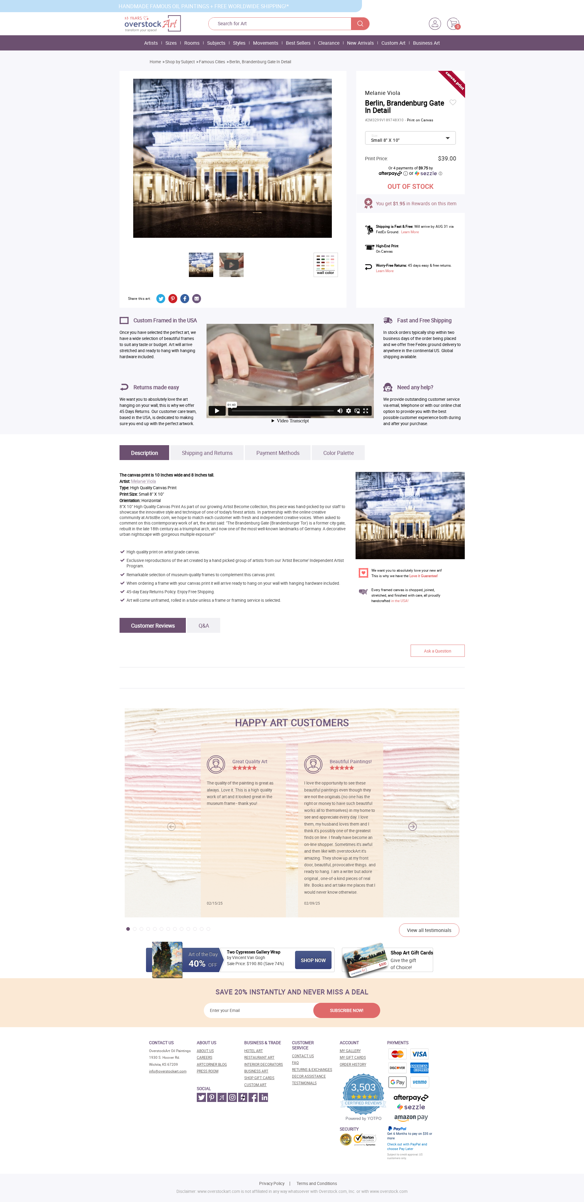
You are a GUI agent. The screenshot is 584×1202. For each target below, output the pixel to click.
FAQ (295, 1062)
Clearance (328, 43)
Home (155, 61)
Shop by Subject (180, 61)
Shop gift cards (259, 1078)
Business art (256, 1071)
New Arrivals (360, 43)
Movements (265, 43)
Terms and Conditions (317, 1183)
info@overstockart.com (167, 1071)
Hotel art (253, 1050)
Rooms (192, 43)
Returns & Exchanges (312, 1069)
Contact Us (303, 1056)
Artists (151, 43)
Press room (207, 1071)
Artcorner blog (212, 1064)
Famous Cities (212, 61)
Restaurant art (259, 1057)
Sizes (171, 43)
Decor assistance (309, 1076)
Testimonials (304, 1083)
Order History (353, 1064)
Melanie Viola (143, 481)
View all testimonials (429, 930)
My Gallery (350, 1050)
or (425, 173)
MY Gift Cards (353, 1057)
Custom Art (393, 43)
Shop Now (313, 960)
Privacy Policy (271, 1183)
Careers (204, 1057)
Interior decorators (263, 1064)
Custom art (255, 1084)
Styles (239, 43)
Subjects (216, 43)
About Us (205, 1050)
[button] (412, 826)
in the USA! (399, 600)
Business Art (426, 43)
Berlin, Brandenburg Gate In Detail (260, 61)
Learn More (410, 232)
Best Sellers (298, 43)
